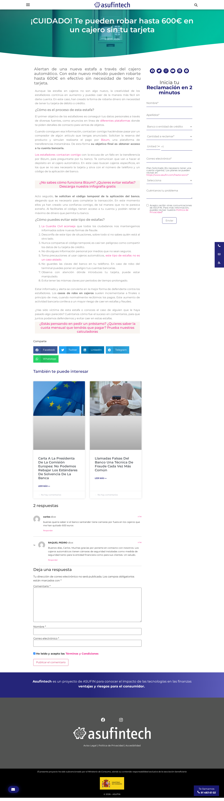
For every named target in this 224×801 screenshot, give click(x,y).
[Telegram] (186, 70)
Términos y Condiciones (82, 653)
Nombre (39, 626)
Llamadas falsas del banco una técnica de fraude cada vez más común (114, 464)
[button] (28, 5)
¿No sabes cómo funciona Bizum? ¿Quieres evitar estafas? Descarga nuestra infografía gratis (87, 184)
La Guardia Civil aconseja (58, 226)
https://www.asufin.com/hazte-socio (167, 174)
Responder (48, 530)
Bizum (105, 139)
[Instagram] (166, 70)
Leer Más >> (44, 486)
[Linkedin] (179, 70)
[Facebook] (152, 70)
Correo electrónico (46, 638)
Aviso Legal (90, 745)
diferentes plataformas (115, 120)
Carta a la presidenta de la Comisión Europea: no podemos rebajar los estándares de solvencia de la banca (57, 468)
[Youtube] (172, 70)
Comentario (42, 586)
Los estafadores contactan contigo (58, 154)
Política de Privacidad (111, 745)
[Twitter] (159, 70)
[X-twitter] (112, 720)
